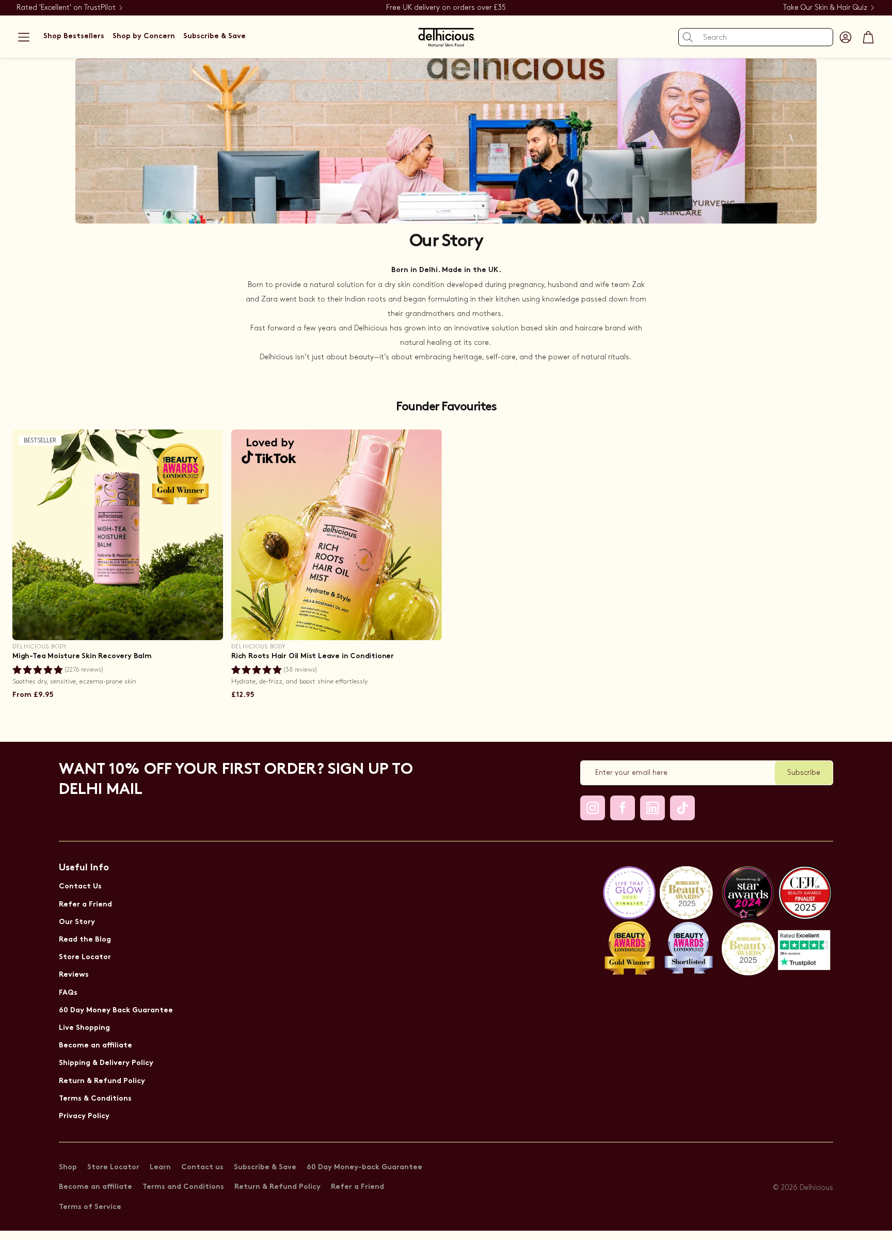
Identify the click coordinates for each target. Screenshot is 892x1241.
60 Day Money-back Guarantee (364, 1167)
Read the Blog (85, 939)
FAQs (68, 993)
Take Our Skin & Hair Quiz (825, 7)
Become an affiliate (95, 1045)
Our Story (77, 922)
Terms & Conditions (95, 1098)
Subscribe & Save (265, 1167)
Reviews (74, 975)
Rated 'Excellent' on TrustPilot (66, 7)
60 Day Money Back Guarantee (116, 1010)
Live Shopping (84, 1028)
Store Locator (85, 957)
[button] (24, 37)
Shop (68, 1167)
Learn (160, 1167)
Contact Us (80, 886)
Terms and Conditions (183, 1187)
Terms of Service (90, 1207)
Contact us (202, 1167)
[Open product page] (336, 534)
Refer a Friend (85, 904)
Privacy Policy (84, 1116)
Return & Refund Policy (102, 1081)
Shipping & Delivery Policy (106, 1063)
